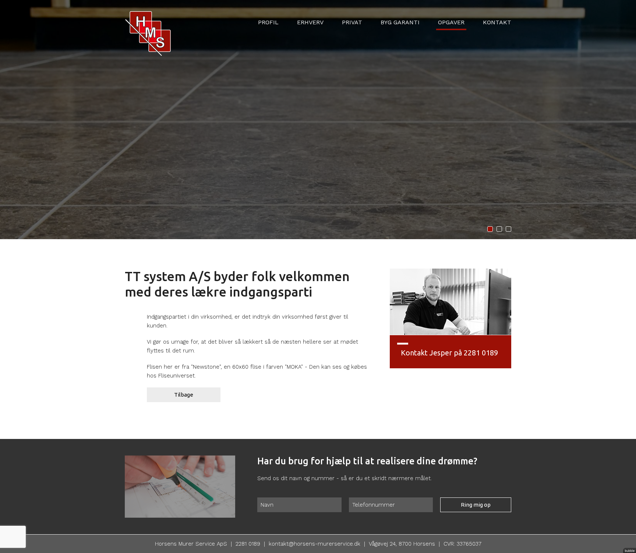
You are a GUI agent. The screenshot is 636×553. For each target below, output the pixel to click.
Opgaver (451, 22)
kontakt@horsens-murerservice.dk (314, 543)
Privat (352, 22)
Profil (268, 22)
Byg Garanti (400, 22)
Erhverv (310, 22)
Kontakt (497, 22)
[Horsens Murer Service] (148, 27)
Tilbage (183, 394)
